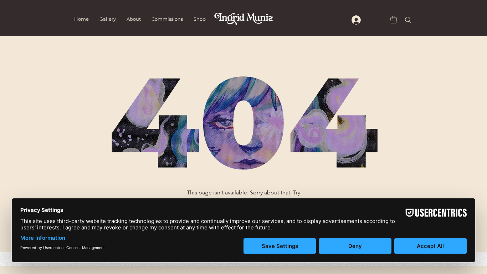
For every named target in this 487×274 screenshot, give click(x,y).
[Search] (408, 19)
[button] (393, 19)
